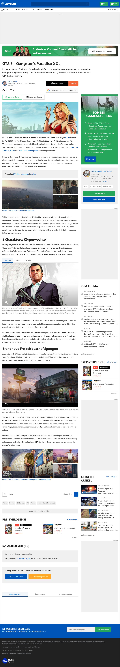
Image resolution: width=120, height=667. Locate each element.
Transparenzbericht (35, 644)
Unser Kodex (22, 642)
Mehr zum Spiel (99, 199)
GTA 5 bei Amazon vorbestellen (24, 174)
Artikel (5, 503)
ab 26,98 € (18, 533)
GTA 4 (12, 150)
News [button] (18, 10)
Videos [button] (25, 10)
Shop (115, 4)
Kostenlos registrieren (40, 576)
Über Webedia (31, 642)
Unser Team (13, 642)
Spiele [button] (12, 10)
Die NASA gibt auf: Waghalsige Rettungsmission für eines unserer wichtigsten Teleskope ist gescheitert (106, 494)
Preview (11, 503)
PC (28, 503)
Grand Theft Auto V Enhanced (22, 529)
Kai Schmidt (12, 81)
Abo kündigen (41, 642)
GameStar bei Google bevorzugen (64, 90)
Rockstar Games (95, 186)
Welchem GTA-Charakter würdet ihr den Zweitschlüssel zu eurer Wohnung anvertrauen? (100, 296)
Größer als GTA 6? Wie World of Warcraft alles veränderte (96, 345)
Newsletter (70, 642)
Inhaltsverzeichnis (35, 97)
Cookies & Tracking (23, 644)
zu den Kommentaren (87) (39, 511)
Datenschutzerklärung (9, 644)
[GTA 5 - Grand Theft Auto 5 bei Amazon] (48, 529)
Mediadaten (100, 642)
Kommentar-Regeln (23, 559)
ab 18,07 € (58, 531)
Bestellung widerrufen (53, 642)
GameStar (5, 647)
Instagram (18, 650)
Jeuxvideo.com (35, 647)
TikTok (24, 650)
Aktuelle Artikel (87, 478)
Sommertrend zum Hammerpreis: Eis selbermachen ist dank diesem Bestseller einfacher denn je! (107, 530)
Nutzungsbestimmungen (88, 642)
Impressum (5, 642)
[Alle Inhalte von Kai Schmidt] (4, 83)
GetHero (27, 647)
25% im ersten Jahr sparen (102, 51)
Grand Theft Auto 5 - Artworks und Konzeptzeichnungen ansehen (26, 479)
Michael (8, 260)
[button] (4, 10)
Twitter (4, 650)
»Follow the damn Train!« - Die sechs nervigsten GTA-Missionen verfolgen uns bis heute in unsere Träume (98, 308)
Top (65, 594)
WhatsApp (30, 650)
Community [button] (49, 10)
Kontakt (77, 642)
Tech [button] (32, 10)
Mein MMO (20, 647)
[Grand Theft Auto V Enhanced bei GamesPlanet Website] (8, 529)
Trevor (17, 260)
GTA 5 (67, 137)
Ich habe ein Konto (16, 576)
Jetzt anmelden (103, 629)
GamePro (12, 647)
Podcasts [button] (39, 10)
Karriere (64, 642)
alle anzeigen (72, 519)
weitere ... (106, 181)
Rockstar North (107, 186)
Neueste (15, 594)
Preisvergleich (14, 519)
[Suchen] (87, 4)
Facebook (11, 650)
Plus (105, 4)
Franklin (28, 260)
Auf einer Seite (13, 97)
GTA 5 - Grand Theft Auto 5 (46, 503)
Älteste (40, 594)
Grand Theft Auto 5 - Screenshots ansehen (18, 210)
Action (33, 503)
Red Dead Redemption (28, 150)
